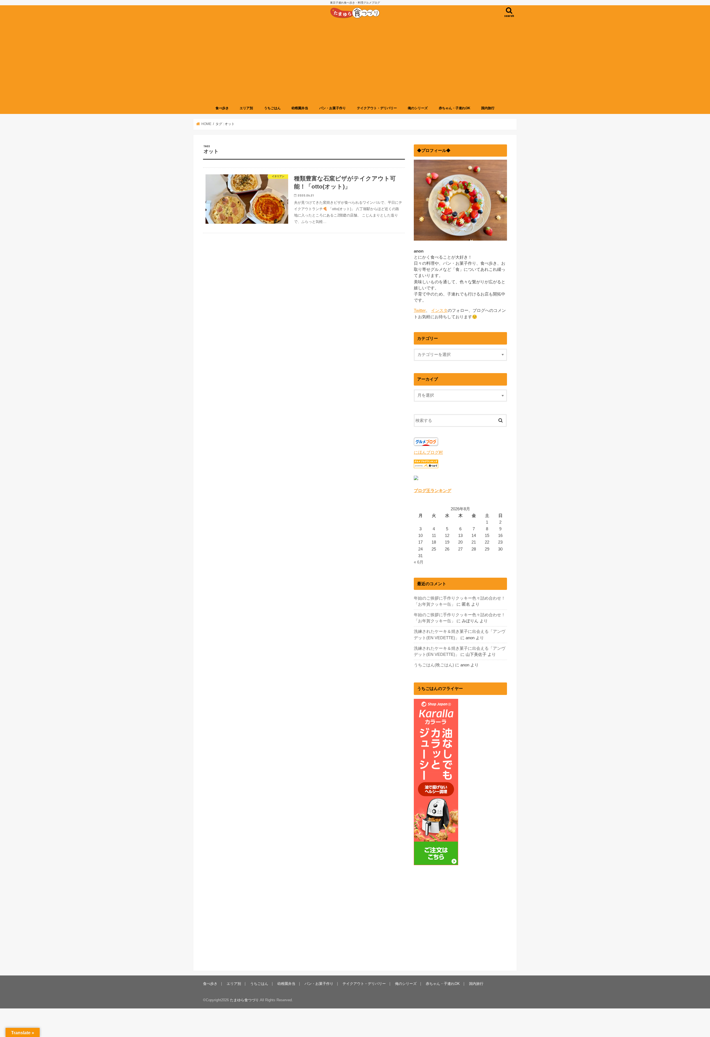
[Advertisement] (355, 62)
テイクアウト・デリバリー (377, 108)
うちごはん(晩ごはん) (434, 665)
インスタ (439, 310)
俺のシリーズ (418, 108)
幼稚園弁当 (299, 108)
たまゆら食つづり (244, 1000)
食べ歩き (222, 108)
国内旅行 (488, 108)
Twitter (420, 310)
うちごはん (272, 108)
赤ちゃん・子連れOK (454, 108)
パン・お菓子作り (332, 108)
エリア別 (246, 108)
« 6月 (419, 562)
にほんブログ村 (428, 452)
